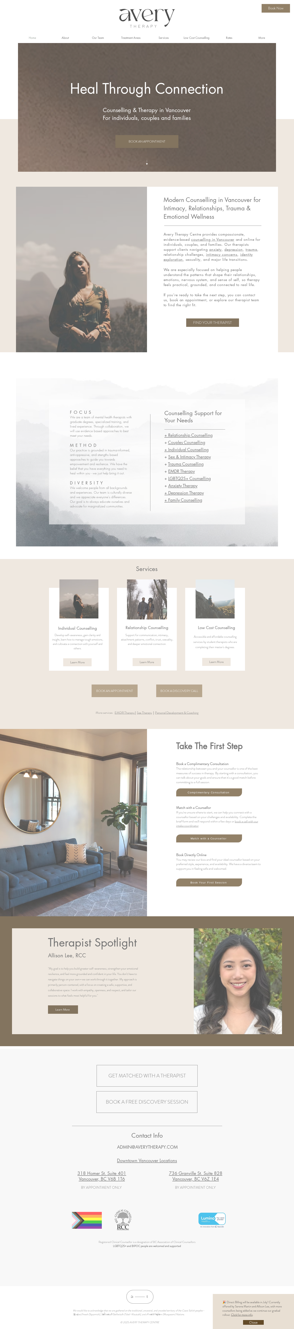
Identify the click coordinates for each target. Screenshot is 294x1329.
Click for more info (242, 1315)
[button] (253, 1322)
